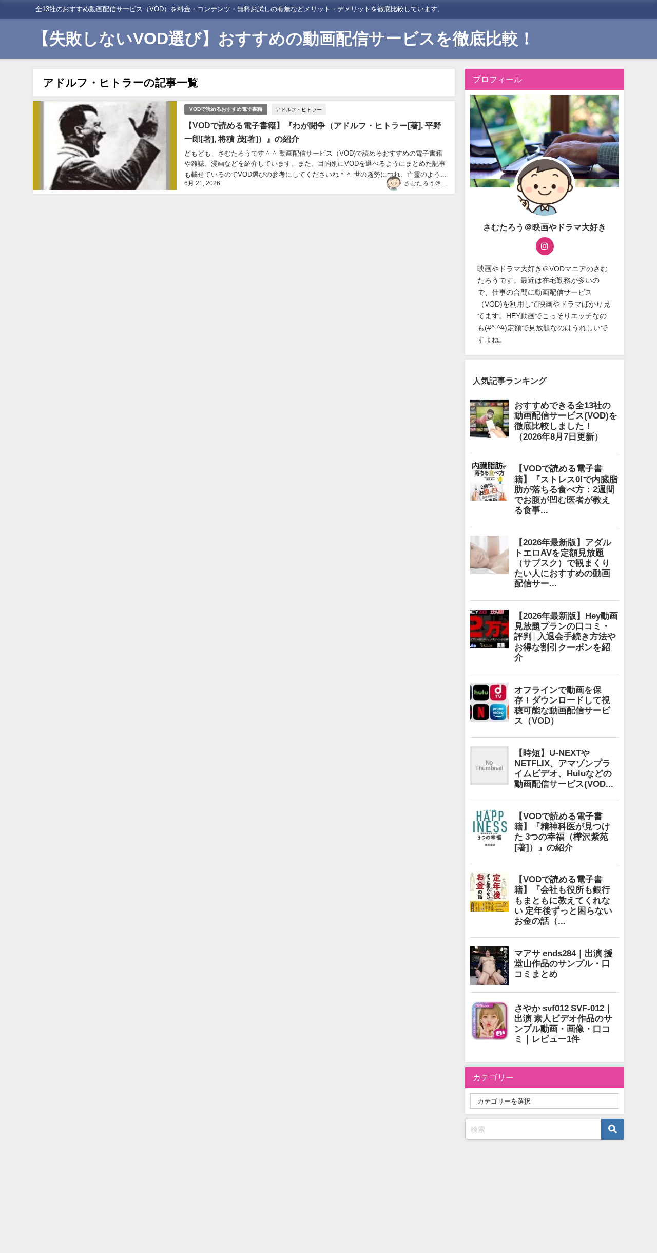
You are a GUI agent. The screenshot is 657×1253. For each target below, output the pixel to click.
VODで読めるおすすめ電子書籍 (225, 109)
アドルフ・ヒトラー (299, 109)
